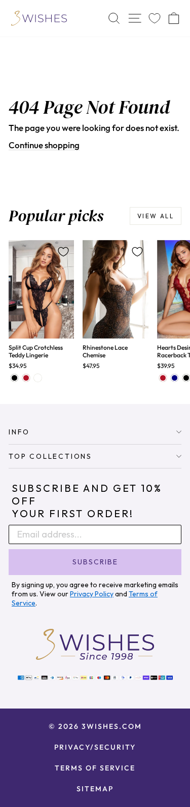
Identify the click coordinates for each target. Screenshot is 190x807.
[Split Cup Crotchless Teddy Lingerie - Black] (14, 378)
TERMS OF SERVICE (95, 767)
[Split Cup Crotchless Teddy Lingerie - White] (38, 378)
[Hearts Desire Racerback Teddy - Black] (186, 378)
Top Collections (50, 456)
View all (155, 216)
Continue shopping (44, 145)
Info (19, 431)
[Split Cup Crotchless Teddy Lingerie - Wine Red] (26, 378)
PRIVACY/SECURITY (95, 747)
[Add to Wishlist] (63, 252)
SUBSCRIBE (95, 561)
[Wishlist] (154, 18)
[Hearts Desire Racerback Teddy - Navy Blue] (174, 378)
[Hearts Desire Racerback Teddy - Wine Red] (163, 378)
